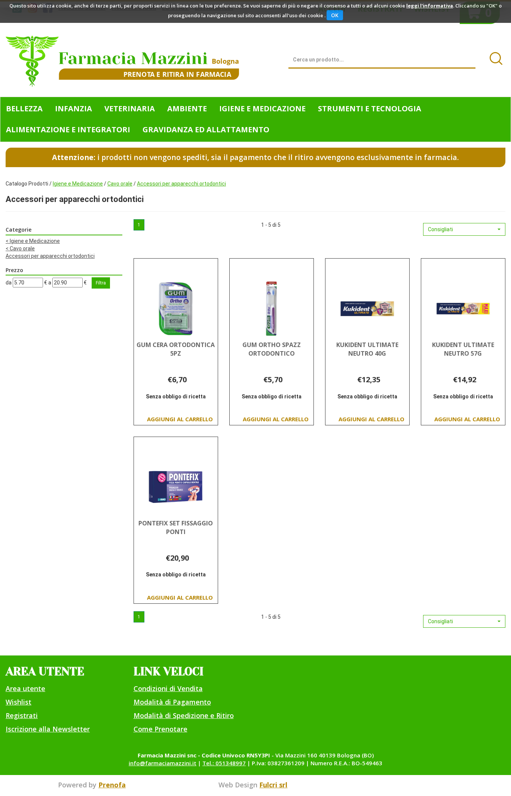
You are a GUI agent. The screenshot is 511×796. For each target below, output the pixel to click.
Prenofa (112, 784)
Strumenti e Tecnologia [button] (369, 108)
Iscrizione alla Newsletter (48, 728)
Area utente (25, 688)
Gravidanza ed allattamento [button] (206, 129)
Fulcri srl (273, 784)
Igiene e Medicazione (78, 184)
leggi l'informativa (429, 5)
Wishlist (18, 701)
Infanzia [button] (73, 108)
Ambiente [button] (187, 108)
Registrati (22, 715)
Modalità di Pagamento (172, 701)
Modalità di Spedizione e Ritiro (184, 715)
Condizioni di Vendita (168, 688)
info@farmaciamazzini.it (162, 763)
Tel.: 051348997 (224, 763)
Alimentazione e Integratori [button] (68, 129)
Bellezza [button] (24, 108)
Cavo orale (119, 184)
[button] (464, 229)
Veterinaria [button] (129, 108)
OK (335, 15)
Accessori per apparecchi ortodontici (50, 256)
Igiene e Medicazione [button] (262, 108)
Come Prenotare (160, 728)
